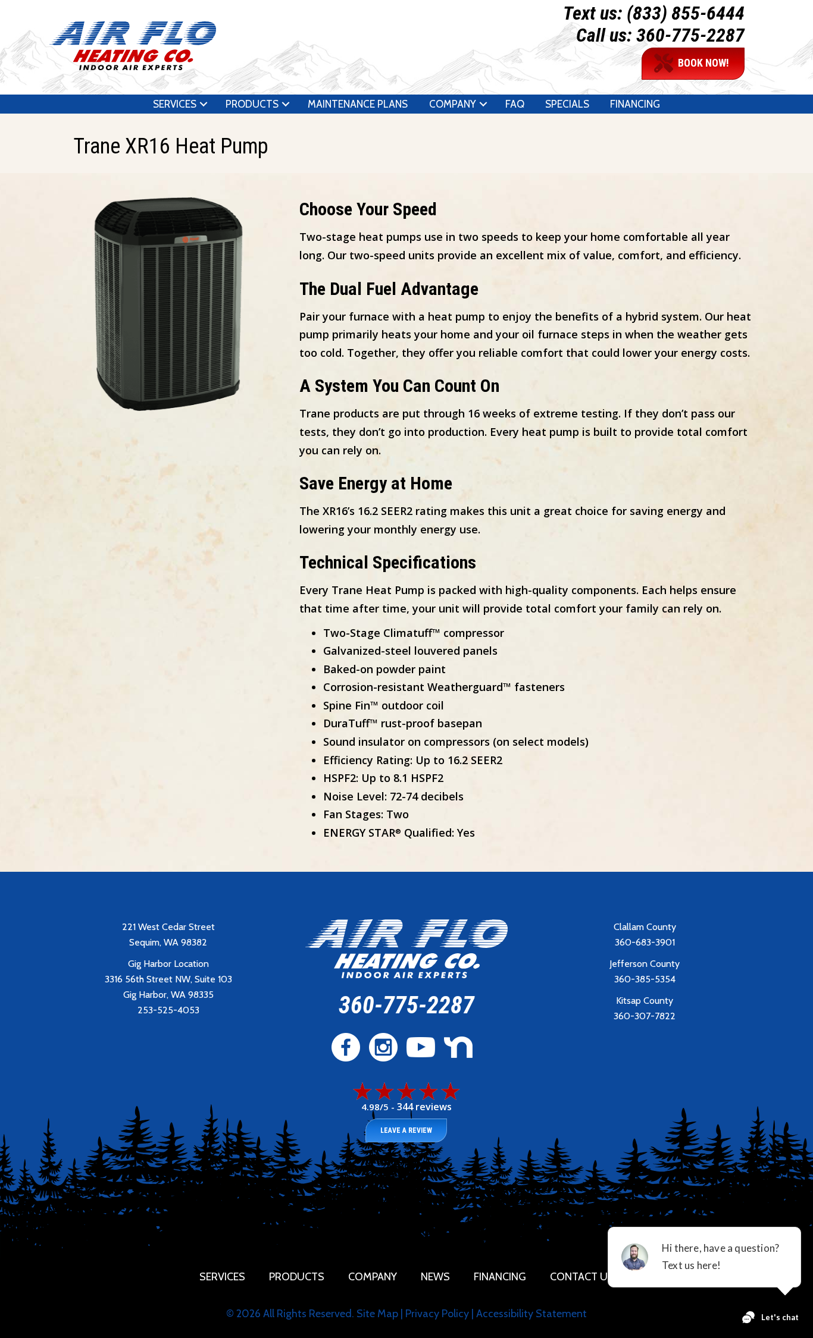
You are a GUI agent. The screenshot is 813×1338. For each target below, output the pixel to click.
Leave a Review (406, 1130)
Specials (567, 104)
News (435, 1276)
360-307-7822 (645, 1016)
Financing (635, 104)
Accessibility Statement (531, 1313)
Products (252, 104)
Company (452, 104)
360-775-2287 (690, 35)
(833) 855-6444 (686, 13)
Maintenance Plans (358, 104)
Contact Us (582, 1276)
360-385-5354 (645, 979)
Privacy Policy (437, 1313)
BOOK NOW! (703, 62)
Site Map (377, 1313)
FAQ (514, 104)
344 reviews (424, 1106)
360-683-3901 (645, 942)
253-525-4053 (168, 1010)
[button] (203, 104)
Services (174, 104)
